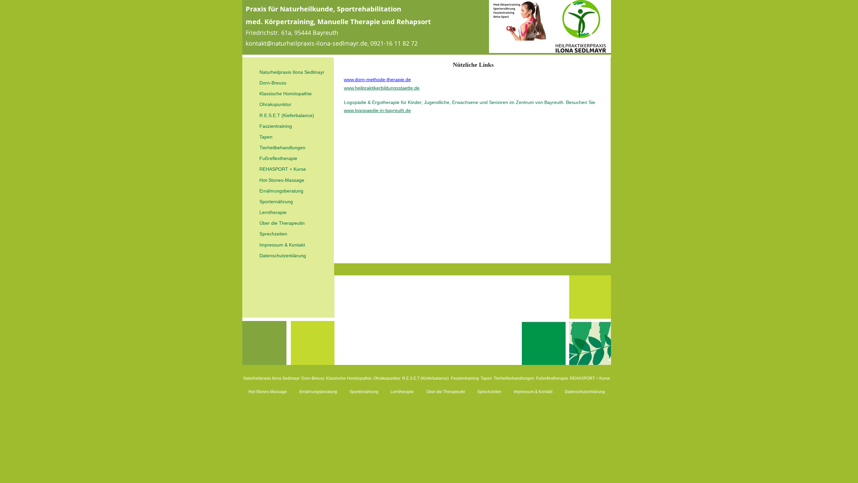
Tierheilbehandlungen (282, 147)
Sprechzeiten (273, 233)
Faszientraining (275, 126)
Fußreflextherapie (278, 158)
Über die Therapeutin (282, 223)
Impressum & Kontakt (282, 245)
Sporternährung (276, 201)
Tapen (265, 137)
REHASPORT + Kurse (282, 169)
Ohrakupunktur (275, 104)
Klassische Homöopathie (285, 93)
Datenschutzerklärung (282, 255)
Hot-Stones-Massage (281, 180)
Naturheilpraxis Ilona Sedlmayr (291, 72)
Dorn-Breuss (272, 83)
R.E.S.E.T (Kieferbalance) (286, 115)
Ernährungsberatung (281, 191)
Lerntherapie (273, 212)
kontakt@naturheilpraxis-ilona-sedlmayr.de (306, 43)
